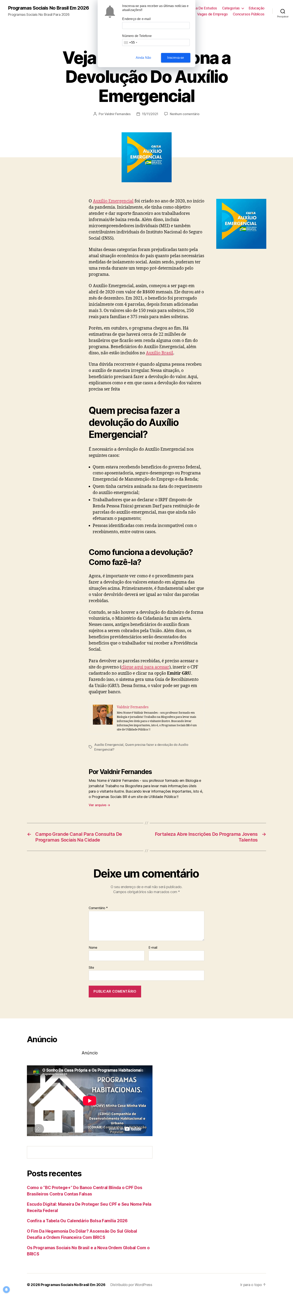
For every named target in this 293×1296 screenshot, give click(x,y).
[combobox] (130, 42)
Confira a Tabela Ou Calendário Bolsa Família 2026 (77, 1220)
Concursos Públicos (248, 14)
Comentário (98, 908)
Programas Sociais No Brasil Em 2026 (48, 8)
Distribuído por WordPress (131, 1285)
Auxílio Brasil (159, 353)
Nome (93, 947)
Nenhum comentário (184, 114)
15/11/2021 (150, 114)
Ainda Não (143, 57)
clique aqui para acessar (145, 667)
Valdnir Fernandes (117, 114)
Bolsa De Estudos (203, 8)
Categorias (231, 8)
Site (91, 967)
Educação (256, 8)
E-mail (152, 947)
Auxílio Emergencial (113, 201)
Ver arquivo (99, 805)
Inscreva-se (175, 57)
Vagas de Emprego (212, 14)
